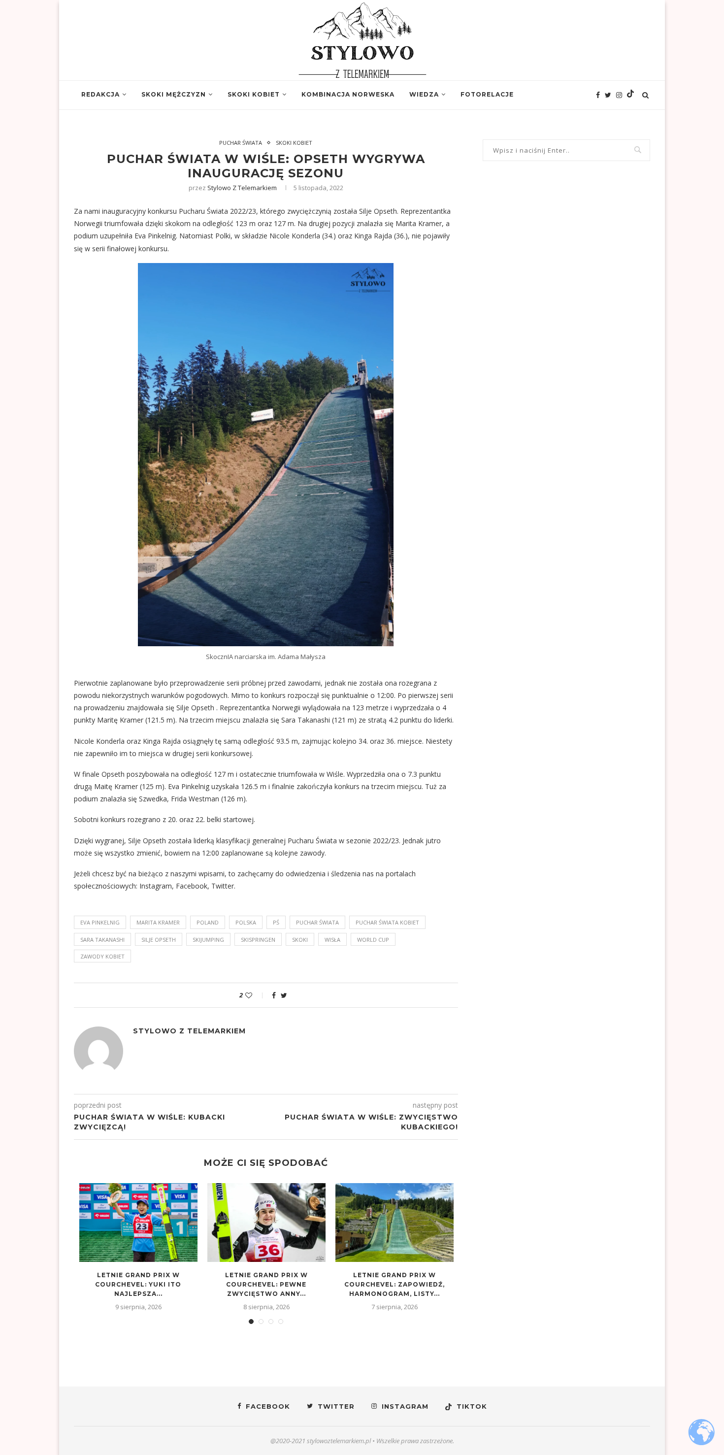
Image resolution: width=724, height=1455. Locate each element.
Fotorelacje (487, 94)
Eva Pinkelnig (100, 922)
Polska (245, 922)
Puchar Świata (240, 142)
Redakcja (100, 94)
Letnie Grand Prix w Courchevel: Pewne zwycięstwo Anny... (266, 1284)
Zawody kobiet (102, 956)
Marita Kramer (158, 922)
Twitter (222, 886)
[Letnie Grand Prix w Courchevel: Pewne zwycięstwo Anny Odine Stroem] (266, 1222)
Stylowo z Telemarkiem (242, 187)
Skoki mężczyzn (173, 94)
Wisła (332, 939)
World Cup (373, 939)
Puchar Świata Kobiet (387, 922)
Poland (208, 922)
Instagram (155, 886)
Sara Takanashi (305, 720)
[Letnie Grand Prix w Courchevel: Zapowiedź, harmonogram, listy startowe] (394, 1222)
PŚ (276, 922)
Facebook (191, 886)
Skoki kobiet (254, 94)
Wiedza (424, 94)
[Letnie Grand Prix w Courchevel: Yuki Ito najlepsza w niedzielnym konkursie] (138, 1222)
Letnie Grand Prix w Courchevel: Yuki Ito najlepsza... (138, 1284)
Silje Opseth (158, 939)
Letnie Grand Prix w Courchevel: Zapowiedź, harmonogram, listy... (394, 1284)
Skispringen (258, 939)
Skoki (300, 939)
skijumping (208, 939)
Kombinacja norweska (348, 94)
